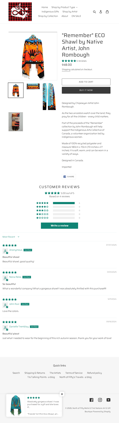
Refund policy (94, 373)
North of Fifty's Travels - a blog (76, 377)
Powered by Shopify (101, 411)
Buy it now (86, 90)
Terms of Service (73, 373)
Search (16, 373)
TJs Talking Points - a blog (41, 377)
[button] (69, 61)
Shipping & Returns (34, 373)
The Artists (55, 373)
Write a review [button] (59, 225)
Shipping (66, 69)
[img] (9, 245)
